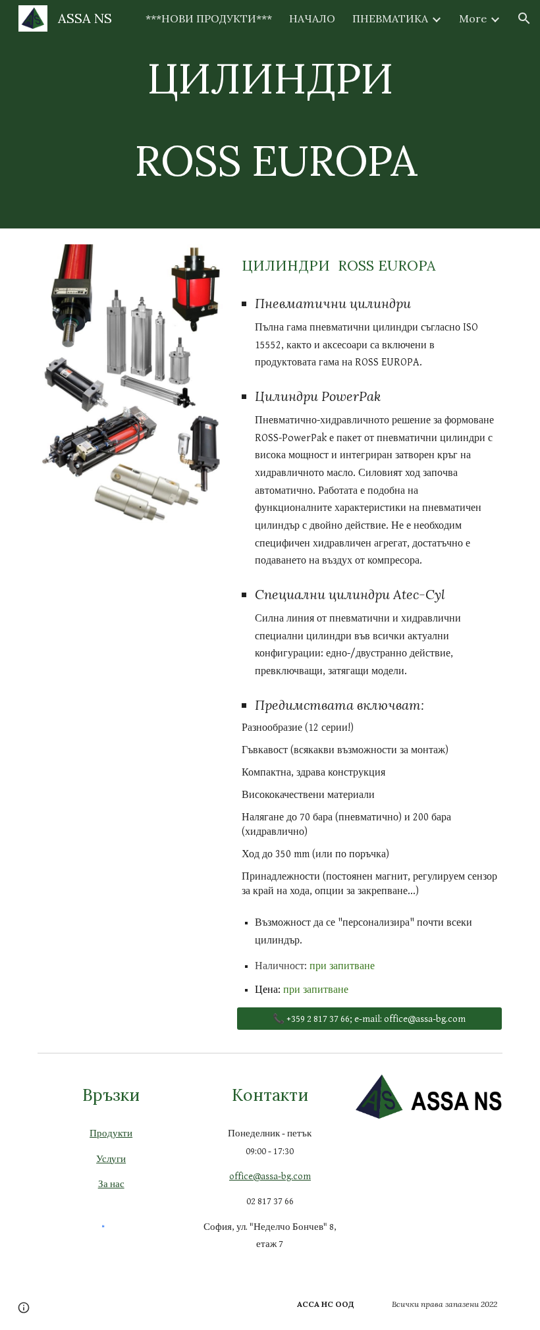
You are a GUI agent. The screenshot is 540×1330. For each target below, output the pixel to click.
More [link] (473, 18)
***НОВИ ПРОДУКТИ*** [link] (209, 18)
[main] (270, 114)
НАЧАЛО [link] (312, 18)
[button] (524, 18)
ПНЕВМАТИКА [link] (390, 18)
